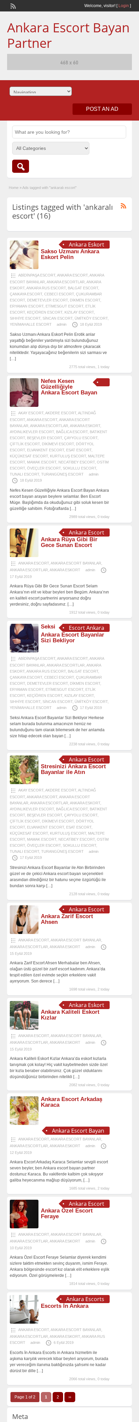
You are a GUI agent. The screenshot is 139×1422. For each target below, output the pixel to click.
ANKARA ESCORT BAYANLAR (76, 563)
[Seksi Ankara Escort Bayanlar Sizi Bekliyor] (24, 651)
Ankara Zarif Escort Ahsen (67, 919)
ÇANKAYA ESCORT (26, 294)
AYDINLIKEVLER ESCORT (32, 432)
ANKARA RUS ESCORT (46, 288)
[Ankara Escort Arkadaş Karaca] (24, 1123)
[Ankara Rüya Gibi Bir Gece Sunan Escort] (24, 555)
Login (123, 5)
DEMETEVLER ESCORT (47, 300)
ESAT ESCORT (78, 450)
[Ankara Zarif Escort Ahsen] (24, 932)
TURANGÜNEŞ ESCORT (62, 474)
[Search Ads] (20, 166)
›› (69, 1397)
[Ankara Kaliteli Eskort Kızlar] (24, 1028)
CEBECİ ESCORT (59, 294)
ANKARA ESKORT (85, 426)
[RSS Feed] (12, 5)
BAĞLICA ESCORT (72, 432)
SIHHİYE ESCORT (25, 318)
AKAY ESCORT (31, 413)
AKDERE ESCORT (60, 413)
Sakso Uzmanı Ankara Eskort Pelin (70, 254)
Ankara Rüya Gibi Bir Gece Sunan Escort (69, 542)
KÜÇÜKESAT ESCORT (29, 456)
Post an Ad (102, 109)
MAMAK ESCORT (41, 462)
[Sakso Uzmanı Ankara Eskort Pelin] (24, 267)
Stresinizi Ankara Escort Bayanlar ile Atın (73, 769)
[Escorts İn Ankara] (24, 1322)
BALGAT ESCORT (83, 288)
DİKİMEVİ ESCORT (58, 444)
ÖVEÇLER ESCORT (44, 468)
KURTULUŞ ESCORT (68, 456)
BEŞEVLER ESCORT (44, 438)
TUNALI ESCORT (24, 474)
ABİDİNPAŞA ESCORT (36, 275)
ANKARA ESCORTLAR (66, 282)
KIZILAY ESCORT (79, 312)
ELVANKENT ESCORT (45, 450)
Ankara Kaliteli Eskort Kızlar (70, 1015)
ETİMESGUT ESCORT (64, 306)
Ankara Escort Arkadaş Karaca (71, 1102)
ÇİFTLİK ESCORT (25, 444)
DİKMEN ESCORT (85, 300)
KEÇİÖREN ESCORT (44, 312)
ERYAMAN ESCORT (27, 306)
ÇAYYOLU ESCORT (81, 438)
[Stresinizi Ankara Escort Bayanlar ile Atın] (24, 782)
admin (61, 324)
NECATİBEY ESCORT (76, 462)
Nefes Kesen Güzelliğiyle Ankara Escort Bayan (69, 387)
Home (14, 188)
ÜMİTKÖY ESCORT (91, 318)
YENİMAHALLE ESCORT (31, 324)
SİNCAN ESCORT (58, 318)
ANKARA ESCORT (72, 275)
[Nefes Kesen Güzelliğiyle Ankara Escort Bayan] (24, 405)
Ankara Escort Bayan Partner (68, 35)
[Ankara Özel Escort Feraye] (24, 1227)
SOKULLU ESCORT (79, 468)
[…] (13, 358)
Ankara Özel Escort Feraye (67, 1213)
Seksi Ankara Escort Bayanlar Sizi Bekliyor (72, 633)
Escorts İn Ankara (64, 1306)
